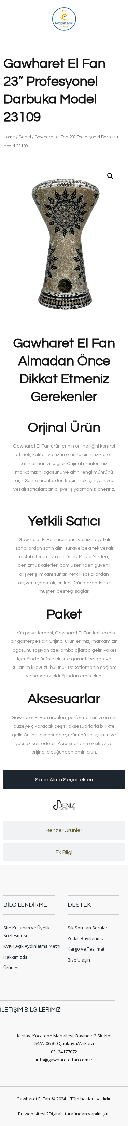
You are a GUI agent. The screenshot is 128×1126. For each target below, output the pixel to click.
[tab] (64, 779)
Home (9, 137)
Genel (25, 137)
